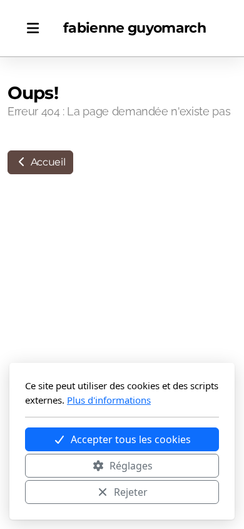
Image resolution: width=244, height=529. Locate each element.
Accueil (46, 162)
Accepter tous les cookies (131, 439)
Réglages (131, 466)
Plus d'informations (109, 400)
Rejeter (131, 492)
